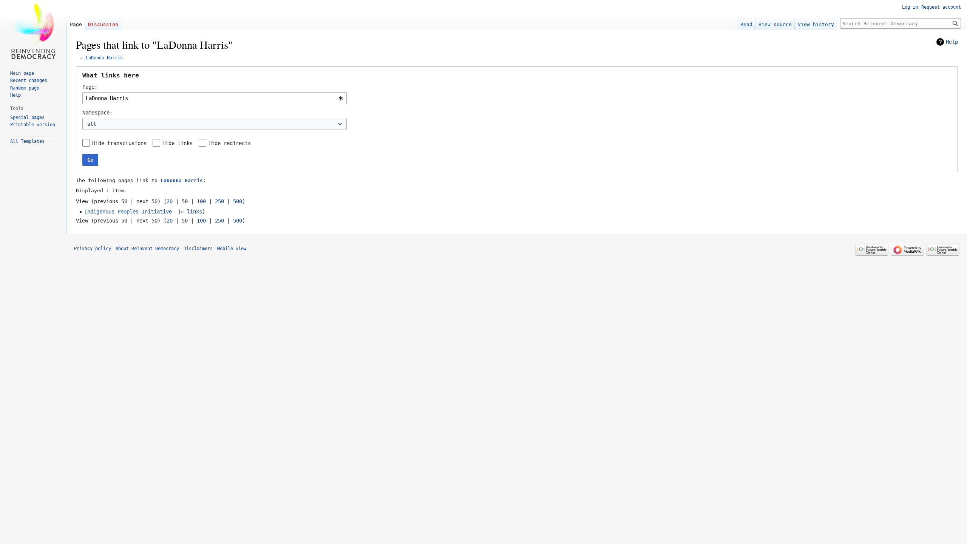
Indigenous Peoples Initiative (128, 212)
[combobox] (214, 98)
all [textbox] (91, 124)
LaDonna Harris (104, 57)
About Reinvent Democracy (147, 248)
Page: (89, 87)
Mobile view (231, 248)
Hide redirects (230, 143)
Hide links (177, 143)
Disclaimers (198, 248)
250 (219, 201)
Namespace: (97, 113)
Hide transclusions (119, 143)
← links (191, 212)
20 (170, 201)
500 (237, 201)
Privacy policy (92, 248)
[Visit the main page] (33, 30)
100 (201, 201)
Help (952, 42)
